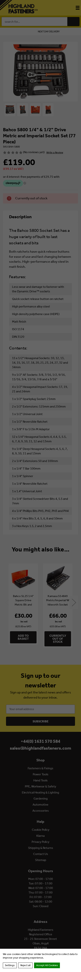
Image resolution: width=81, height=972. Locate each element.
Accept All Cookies (47, 965)
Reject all (25, 965)
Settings (10, 965)
